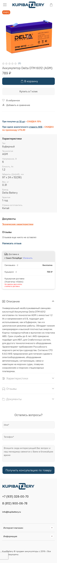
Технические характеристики (17, 224)
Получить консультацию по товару (28, 470)
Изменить (27, 258)
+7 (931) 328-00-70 (15, 496)
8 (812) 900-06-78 (14, 503)
